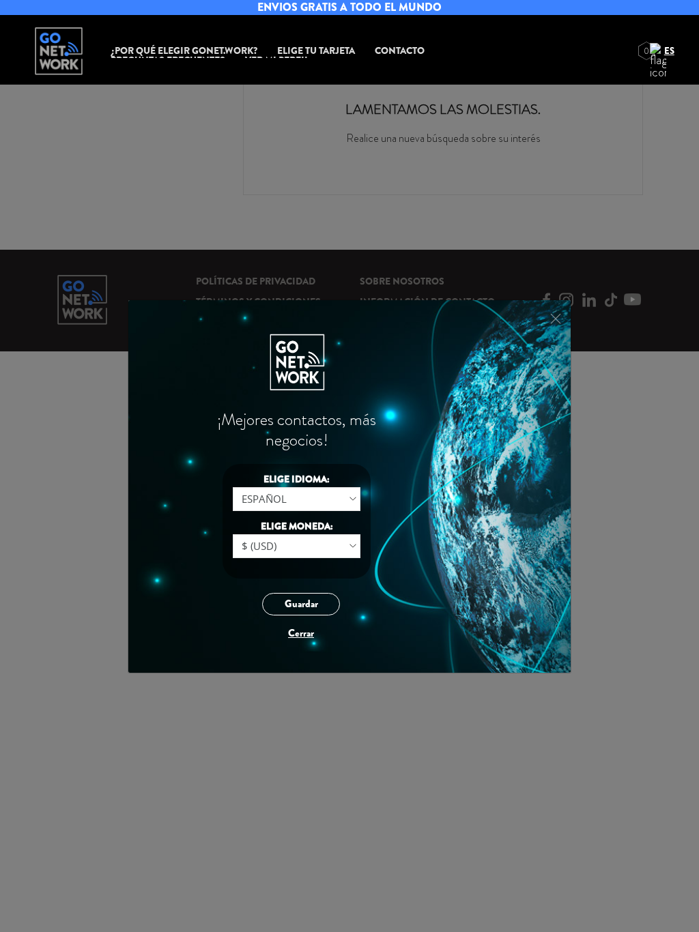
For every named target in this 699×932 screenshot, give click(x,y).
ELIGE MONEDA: (297, 526)
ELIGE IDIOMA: (296, 479)
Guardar (301, 603)
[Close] (555, 319)
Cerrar (301, 633)
